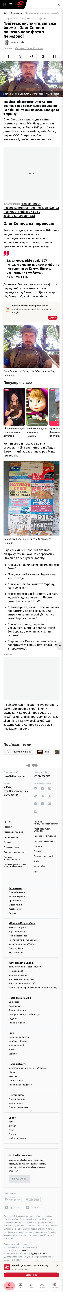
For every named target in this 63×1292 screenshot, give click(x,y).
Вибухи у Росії (16, 948)
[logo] (20, 4)
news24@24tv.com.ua (14, 776)
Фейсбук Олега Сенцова (29, 48)
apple (34, 1199)
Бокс (11, 1121)
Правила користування (15, 852)
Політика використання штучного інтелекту (15, 865)
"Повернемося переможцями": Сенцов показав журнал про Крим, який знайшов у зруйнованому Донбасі (31, 209)
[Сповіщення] (59, 4)
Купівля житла (16, 1103)
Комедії (12, 1049)
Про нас (7, 822)
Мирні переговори (18, 935)
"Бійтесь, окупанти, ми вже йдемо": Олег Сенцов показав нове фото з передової (42, 13)
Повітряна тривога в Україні (23, 940)
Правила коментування (45, 836)
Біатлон (13, 1134)
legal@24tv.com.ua (39, 1253)
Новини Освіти (17, 1064)
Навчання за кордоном (20, 1084)
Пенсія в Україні (17, 1022)
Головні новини (17, 892)
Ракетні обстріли (17, 927)
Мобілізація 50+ (16, 971)
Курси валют (15, 1006)
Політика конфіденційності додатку (46, 823)
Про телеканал (11, 837)
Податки (13, 1018)
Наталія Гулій (17, 42)
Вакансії (37, 851)
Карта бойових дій (18, 931)
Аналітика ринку (17, 1099)
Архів (36, 861)
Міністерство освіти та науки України (27, 1068)
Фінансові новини (18, 1010)
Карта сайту (39, 866)
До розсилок (19, 1179)
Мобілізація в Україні (21, 962)
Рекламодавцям (11, 847)
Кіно (6, 13)
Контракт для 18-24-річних (22, 979)
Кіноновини (16, 13)
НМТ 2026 (13, 1076)
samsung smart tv (34, 1207)
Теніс (11, 1130)
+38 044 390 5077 (42, 776)
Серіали (13, 1053)
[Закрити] (57, 1265)
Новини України (17, 896)
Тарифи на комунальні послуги (24, 1014)
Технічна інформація (43, 841)
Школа (12, 1072)
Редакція (8, 827)
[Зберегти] (54, 56)
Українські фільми (18, 1041)
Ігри (36, 871)
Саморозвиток (16, 1080)
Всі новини (15, 888)
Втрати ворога (16, 952)
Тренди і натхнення (18, 1107)
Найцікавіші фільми (19, 1037)
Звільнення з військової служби (25, 966)
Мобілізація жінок (18, 975)
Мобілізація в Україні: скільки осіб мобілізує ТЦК (33, 987)
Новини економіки (20, 997)
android (13, 1199)
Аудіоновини (15, 909)
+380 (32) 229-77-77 (21, 1250)
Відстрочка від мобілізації (22, 983)
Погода (12, 913)
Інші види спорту (17, 1138)
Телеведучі (9, 842)
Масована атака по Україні (22, 944)
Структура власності (43, 856)
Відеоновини (15, 904)
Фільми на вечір (17, 1045)
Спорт (12, 1117)
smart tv (13, 1207)
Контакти (38, 846)
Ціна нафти (14, 1002)
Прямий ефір (15, 900)
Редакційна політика (13, 832)
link (35, 788)
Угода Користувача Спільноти (43, 830)
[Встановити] (31, 1270)
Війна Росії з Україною (22, 923)
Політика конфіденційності (12, 858)
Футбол (12, 1126)
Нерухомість (16, 1095)
